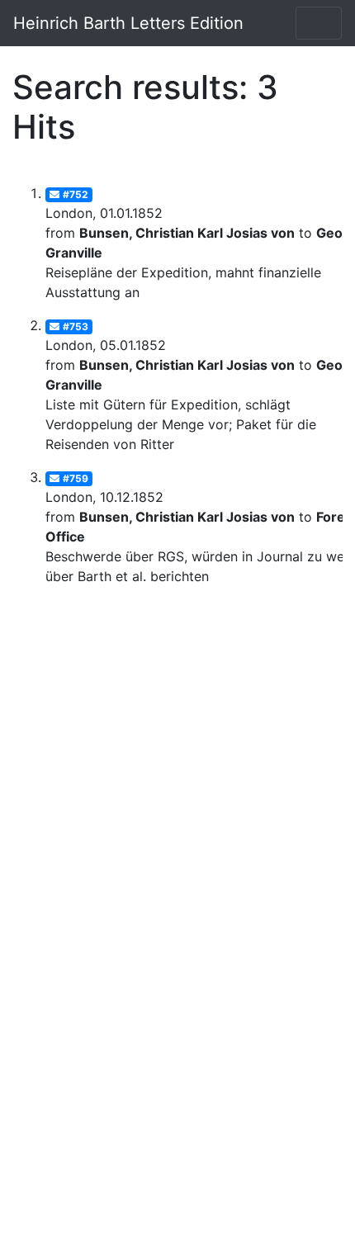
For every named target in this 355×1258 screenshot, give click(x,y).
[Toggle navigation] (319, 23)
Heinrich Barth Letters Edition (128, 23)
